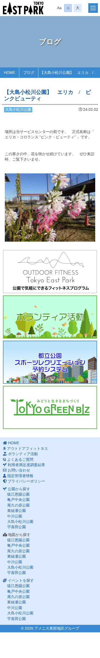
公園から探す (19, 489)
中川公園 (14, 516)
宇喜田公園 (16, 527)
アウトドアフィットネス (27, 449)
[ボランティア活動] (50, 316)
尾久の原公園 (18, 505)
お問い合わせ (19, 470)
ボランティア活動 (23, 454)
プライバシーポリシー (26, 481)
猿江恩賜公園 (18, 494)
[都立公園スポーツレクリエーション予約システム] (50, 362)
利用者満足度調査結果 (26, 465)
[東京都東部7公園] (23, 8)
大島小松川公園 (20, 522)
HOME (13, 443)
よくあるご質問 (20, 460)
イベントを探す (21, 581)
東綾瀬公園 (16, 511)
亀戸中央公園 (18, 500)
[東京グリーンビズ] (50, 407)
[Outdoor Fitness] (50, 271)
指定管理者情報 (20, 476)
